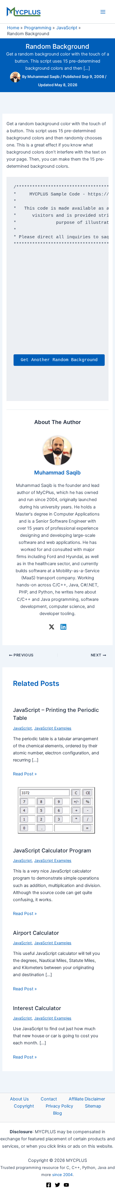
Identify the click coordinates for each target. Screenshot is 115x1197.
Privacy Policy (59, 1106)
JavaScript (22, 728)
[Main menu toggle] (103, 12)
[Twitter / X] (52, 627)
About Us (19, 1099)
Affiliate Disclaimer (87, 1099)
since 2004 (62, 1174)
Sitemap (93, 1106)
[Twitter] (57, 1185)
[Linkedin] (63, 627)
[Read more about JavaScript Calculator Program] (57, 813)
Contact (49, 1099)
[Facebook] (48, 1185)
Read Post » (25, 774)
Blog (57, 1113)
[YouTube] (66, 1185)
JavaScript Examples (52, 728)
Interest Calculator (37, 1008)
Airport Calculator (36, 932)
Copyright (24, 1106)
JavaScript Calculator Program (52, 850)
